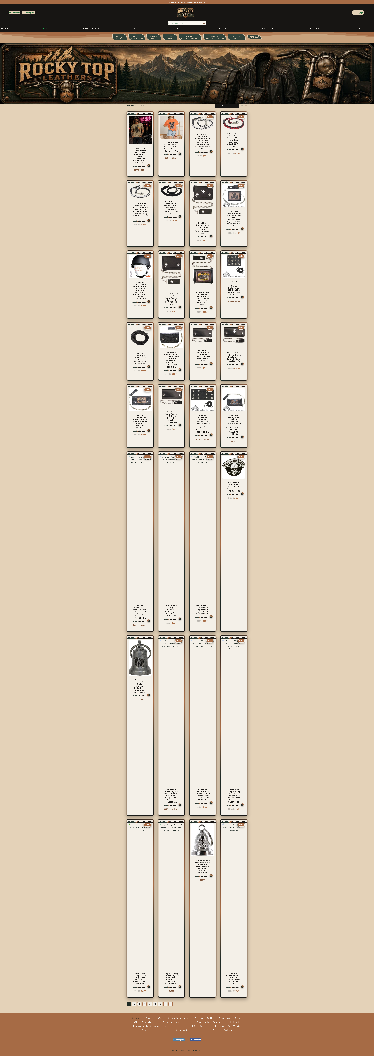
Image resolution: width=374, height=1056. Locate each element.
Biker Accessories (175, 1022)
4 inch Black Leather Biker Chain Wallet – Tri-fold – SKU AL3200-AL (171, 299)
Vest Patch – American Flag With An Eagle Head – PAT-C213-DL (202, 610)
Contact (358, 28)
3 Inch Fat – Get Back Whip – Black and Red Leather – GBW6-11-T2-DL (234, 140)
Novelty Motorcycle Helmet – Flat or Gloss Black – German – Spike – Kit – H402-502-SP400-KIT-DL (140, 290)
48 (160, 1004)
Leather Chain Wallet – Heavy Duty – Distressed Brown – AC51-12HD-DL (202, 795)
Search (204, 23)
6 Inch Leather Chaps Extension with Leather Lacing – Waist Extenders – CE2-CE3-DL (202, 424)
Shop (45, 28)
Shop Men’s (154, 1018)
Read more (233, 236)
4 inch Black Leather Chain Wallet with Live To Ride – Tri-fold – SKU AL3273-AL (202, 299)
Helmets (235, 1022)
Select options (139, 173)
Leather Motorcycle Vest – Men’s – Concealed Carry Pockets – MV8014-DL (140, 612)
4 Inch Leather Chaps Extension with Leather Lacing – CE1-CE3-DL (233, 288)
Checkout (221, 28)
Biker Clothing (143, 1022)
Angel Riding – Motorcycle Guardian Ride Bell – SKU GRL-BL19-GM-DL (171, 979)
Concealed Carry (208, 1022)
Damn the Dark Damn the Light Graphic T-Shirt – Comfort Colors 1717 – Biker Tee (140, 155)
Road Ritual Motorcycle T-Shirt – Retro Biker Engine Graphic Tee (171, 147)
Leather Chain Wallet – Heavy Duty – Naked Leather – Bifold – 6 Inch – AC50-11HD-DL (171, 360)
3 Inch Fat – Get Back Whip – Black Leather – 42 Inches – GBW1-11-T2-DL (171, 207)
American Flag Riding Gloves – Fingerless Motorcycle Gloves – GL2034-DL (233, 796)
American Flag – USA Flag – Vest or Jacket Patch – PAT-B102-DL (140, 979)
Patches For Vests (228, 1026)
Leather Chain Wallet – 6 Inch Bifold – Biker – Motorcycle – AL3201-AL (202, 356)
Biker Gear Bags (230, 1018)
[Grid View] (241, 105)
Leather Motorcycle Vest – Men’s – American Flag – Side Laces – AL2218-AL (171, 796)
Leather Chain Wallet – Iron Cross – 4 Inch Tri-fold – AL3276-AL (202, 228)
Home (4, 28)
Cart (178, 28)
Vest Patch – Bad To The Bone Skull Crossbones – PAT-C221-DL (233, 487)
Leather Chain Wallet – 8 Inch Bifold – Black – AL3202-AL (171, 417)
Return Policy (91, 28)
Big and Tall (203, 1018)
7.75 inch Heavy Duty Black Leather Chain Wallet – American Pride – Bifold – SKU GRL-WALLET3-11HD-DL (234, 425)
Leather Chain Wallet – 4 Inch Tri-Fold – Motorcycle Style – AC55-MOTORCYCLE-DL (233, 219)
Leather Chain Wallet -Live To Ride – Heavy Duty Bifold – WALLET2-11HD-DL (140, 421)
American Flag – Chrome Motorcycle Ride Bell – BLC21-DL (171, 611)
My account (268, 28)
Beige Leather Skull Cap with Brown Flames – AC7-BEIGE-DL (234, 979)
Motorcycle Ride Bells (191, 1026)
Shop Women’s (178, 1018)
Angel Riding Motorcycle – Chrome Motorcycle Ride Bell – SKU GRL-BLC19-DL (202, 866)
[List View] (245, 105)
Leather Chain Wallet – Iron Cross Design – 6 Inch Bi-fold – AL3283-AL (234, 356)
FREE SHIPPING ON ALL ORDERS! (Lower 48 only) (187, 2)
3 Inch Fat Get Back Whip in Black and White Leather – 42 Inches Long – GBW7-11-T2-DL (140, 210)
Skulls (146, 1030)
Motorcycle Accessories (150, 1026)
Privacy (314, 28)
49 (165, 1004)
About (137, 28)
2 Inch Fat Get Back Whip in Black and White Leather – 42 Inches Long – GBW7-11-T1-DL (202, 141)
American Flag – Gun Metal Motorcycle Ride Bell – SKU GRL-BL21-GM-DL (140, 686)
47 (155, 1004)
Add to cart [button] (202, 243)
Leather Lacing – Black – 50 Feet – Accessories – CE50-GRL (140, 359)
